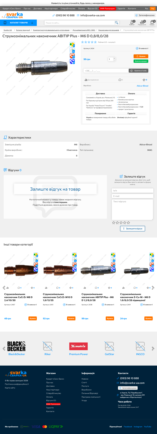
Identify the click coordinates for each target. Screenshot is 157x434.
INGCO (140, 354)
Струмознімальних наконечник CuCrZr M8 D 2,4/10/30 (18, 297)
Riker (48, 354)
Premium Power (78, 354)
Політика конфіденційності (17, 384)
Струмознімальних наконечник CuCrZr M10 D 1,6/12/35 (57, 297)
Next (153, 287)
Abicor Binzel (142, 86)
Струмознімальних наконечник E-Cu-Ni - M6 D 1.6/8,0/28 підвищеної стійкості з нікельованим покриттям (135, 297)
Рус (146, 8)
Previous (4, 287)
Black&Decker (16, 354)
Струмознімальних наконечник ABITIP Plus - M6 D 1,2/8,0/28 (98, 297)
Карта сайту (10, 388)
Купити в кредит (141, 61)
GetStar (109, 354)
